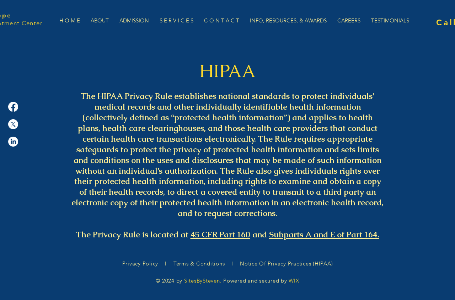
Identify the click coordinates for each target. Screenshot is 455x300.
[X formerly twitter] (13, 124)
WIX (294, 280)
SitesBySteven (202, 280)
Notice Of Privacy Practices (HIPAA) (285, 263)
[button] (134, 20)
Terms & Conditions (199, 263)
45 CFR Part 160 (220, 234)
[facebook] (13, 107)
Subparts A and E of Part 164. (324, 234)
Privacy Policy (143, 263)
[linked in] (13, 142)
